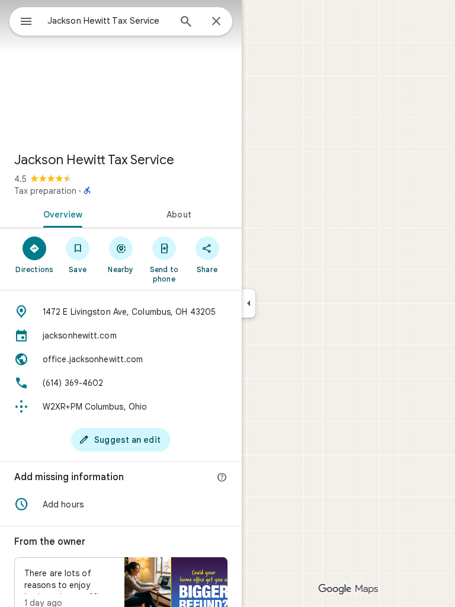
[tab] (60, 213)
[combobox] (108, 21)
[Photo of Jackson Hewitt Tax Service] (121, 71)
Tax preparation (45, 191)
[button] (121, 504)
